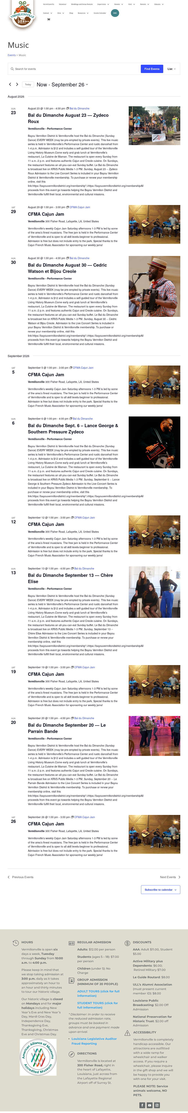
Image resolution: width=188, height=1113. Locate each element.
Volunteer (62, 4)
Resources (81, 13)
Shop (71, 13)
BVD (115, 13)
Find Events (152, 69)
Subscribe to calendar (158, 889)
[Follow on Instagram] (157, 1105)
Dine (59, 13)
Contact (46, 13)
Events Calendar (100, 13)
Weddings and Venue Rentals (82, 4)
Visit (130, 4)
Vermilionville (48, 4)
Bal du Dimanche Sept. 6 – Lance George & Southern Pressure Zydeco (73, 428)
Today (28, 84)
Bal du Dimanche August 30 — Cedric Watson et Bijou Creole (67, 268)
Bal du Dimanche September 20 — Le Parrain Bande (67, 728)
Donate (117, 4)
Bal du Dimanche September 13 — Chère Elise (70, 578)
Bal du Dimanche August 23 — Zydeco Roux (68, 118)
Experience (101, 4)
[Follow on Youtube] (150, 1105)
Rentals (143, 4)
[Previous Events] (10, 84)
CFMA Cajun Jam (46, 214)
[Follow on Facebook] (142, 1105)
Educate (157, 4)
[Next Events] (17, 84)
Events (12, 55)
